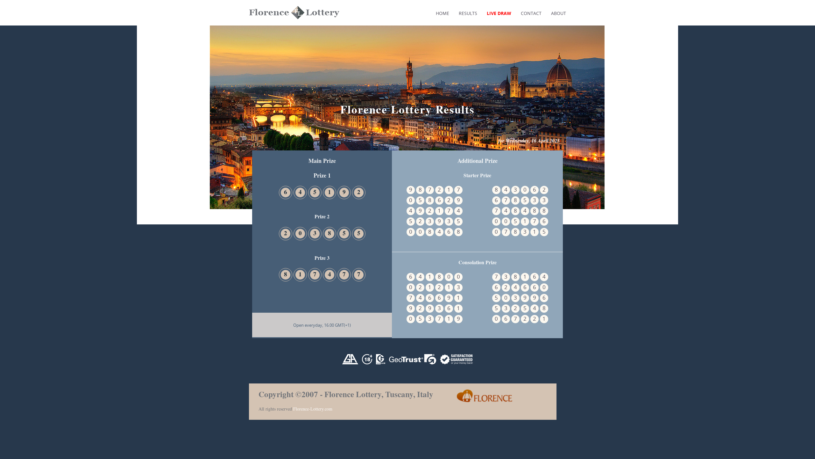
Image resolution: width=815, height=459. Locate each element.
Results (468, 13)
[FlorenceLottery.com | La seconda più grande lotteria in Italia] (277, 47)
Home (442, 13)
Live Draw (499, 13)
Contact (531, 13)
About (558, 13)
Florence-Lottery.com (312, 409)
